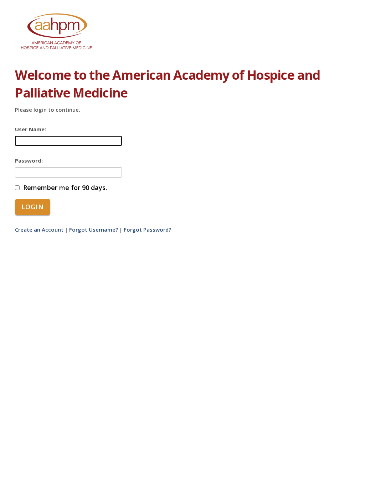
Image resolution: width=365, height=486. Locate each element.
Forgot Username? (93, 229)
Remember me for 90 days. (65, 188)
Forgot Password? (147, 229)
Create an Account (39, 229)
